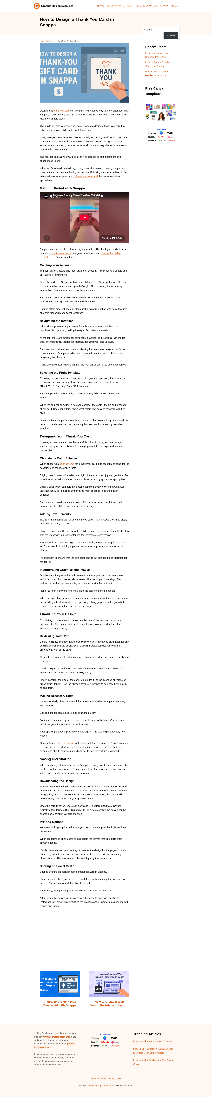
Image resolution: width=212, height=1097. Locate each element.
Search (148, 29)
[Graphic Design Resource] (54, 6)
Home (42, 41)
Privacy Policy (114, 1078)
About (93, 1078)
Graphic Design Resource (56, 1037)
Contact (102, 1078)
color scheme (67, 464)
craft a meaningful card (85, 176)
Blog (47, 41)
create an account (61, 253)
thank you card (61, 110)
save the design (65, 743)
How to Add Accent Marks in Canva (152, 1041)
